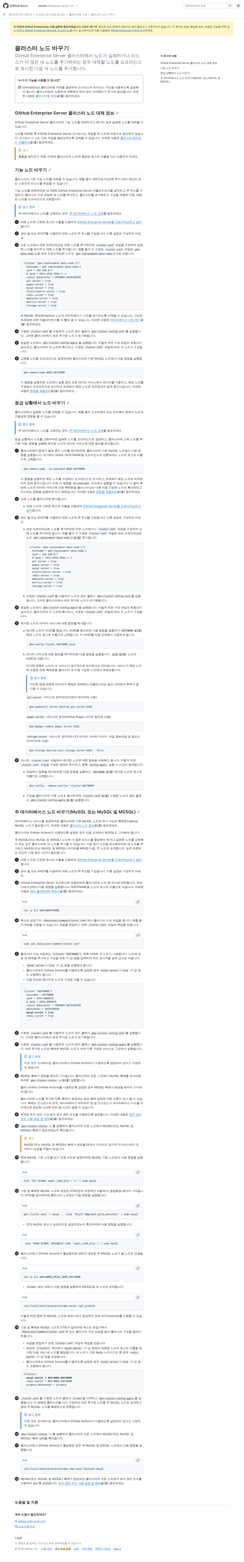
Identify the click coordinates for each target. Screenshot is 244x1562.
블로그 (117, 1548)
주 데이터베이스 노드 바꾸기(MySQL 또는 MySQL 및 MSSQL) (75, 811)
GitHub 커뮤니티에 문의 (31, 1521)
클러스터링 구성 (78, 14)
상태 (76, 1548)
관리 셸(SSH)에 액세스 (45, 891)
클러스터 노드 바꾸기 (103, 14)
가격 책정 (87, 1548)
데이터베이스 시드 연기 (125, 320)
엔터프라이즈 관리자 (20, 14)
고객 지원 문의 (26, 1526)
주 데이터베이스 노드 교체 (86, 213)
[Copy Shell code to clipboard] (138, 901)
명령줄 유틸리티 (40, 391)
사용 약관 (46, 1548)
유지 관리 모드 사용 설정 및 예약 (79, 1483)
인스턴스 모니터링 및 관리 (50, 14)
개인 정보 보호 (63, 1548)
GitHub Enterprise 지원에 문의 (128, 30)
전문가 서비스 (103, 1548)
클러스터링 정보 (46, 96)
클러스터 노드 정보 (82, 825)
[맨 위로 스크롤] (236, 1554)
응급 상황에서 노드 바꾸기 (40, 402)
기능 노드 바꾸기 (31, 169)
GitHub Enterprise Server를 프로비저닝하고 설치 (109, 222)
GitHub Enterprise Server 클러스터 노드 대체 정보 (64, 113)
